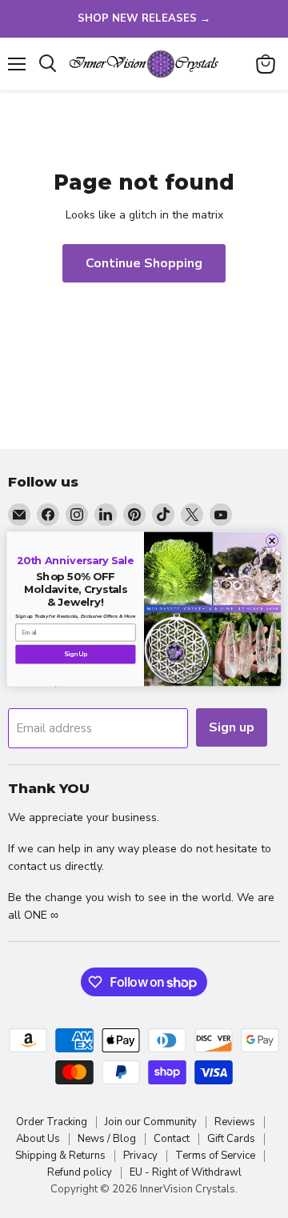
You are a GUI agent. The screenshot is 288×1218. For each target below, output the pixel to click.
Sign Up (75, 654)
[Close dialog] (272, 541)
